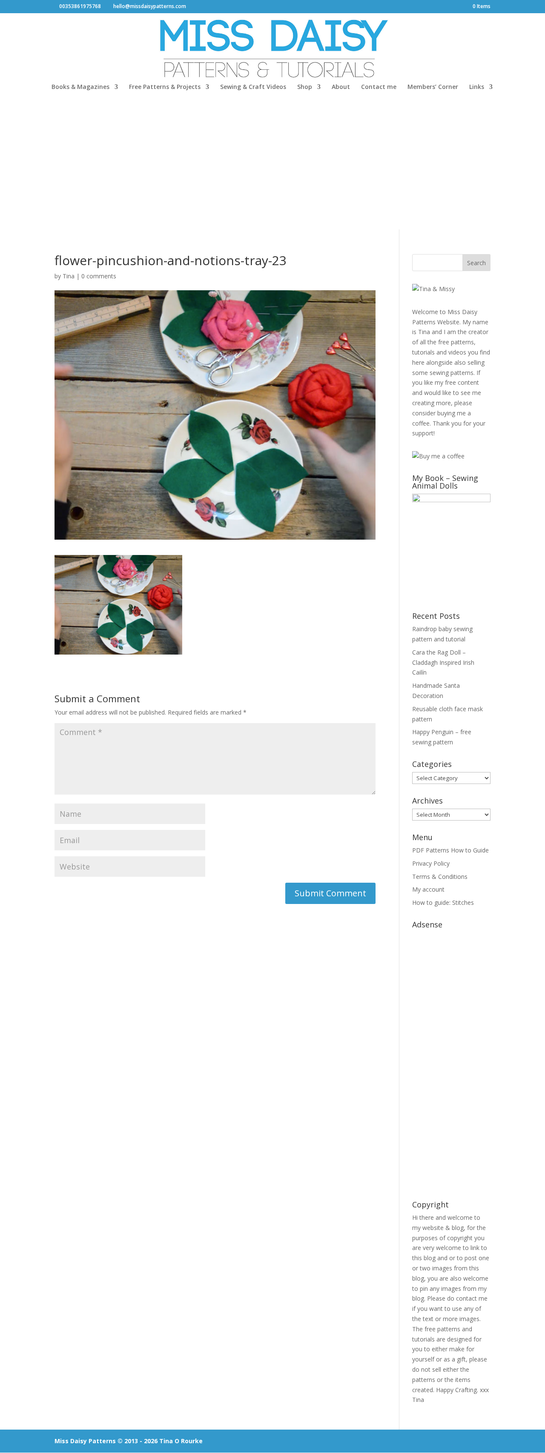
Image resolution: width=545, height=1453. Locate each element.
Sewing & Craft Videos (253, 87)
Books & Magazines (80, 87)
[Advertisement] (272, 165)
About (341, 87)
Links (476, 87)
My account (428, 889)
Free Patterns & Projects (165, 87)
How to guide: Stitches (443, 902)
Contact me (378, 87)
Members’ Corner (432, 87)
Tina (69, 276)
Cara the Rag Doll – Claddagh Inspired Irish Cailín (443, 662)
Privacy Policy (431, 863)
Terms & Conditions (440, 876)
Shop (304, 87)
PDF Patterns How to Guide (450, 850)
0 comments (98, 276)
